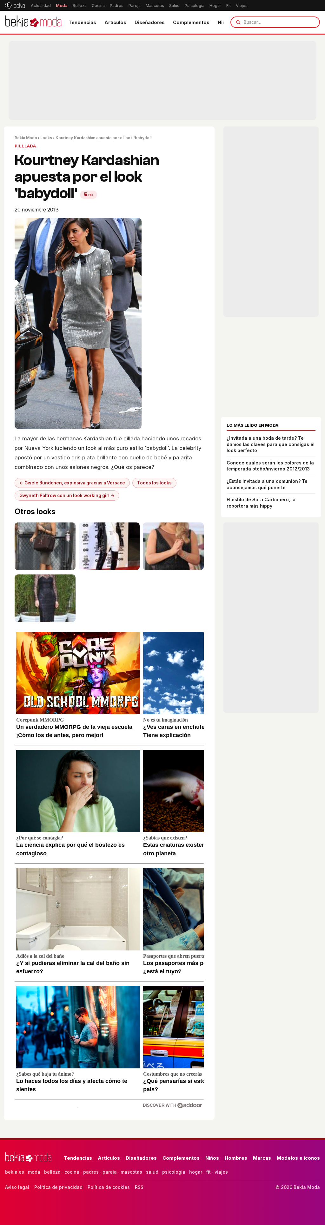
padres (91, 1172)
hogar (195, 1172)
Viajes (242, 5)
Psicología (194, 5)
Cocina (98, 5)
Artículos (115, 22)
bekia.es (14, 1172)
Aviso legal (17, 1187)
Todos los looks (154, 482)
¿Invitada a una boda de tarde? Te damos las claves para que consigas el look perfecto (271, 444)
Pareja (135, 5)
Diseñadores (150, 22)
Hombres (236, 1158)
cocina (71, 1172)
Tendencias (82, 22)
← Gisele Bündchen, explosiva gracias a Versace (72, 482)
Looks (46, 137)
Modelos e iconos (298, 1158)
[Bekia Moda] (33, 22)
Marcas (262, 1158)
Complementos (191, 22)
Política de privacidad (58, 1187)
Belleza (80, 5)
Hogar (215, 5)
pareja (110, 1172)
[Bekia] (15, 5)
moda (34, 1172)
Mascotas (155, 5)
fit (208, 1172)
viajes (221, 1172)
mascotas (131, 1172)
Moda (62, 5)
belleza (52, 1172)
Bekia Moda (26, 137)
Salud (174, 5)
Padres (116, 5)
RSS (139, 1187)
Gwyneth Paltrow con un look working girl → (67, 495)
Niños (212, 1158)
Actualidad (41, 5)
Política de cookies (109, 1187)
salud (152, 1172)
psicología (173, 1172)
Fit (228, 5)
